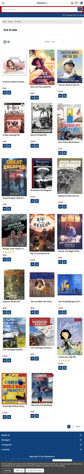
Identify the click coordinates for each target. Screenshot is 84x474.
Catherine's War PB (67, 357)
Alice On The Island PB (41, 87)
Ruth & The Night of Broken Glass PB (69, 251)
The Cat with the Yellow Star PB (42, 301)
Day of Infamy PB (38, 135)
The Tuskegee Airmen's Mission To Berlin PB (42, 348)
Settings (7, 470)
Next (78, 426)
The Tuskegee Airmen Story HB (14, 349)
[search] (80, 9)
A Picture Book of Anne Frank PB (14, 82)
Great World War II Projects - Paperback (14, 406)
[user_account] (72, 3)
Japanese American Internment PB (69, 196)
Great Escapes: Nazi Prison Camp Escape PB (14, 198)
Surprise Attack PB (11, 301)
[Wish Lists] (76, 3)
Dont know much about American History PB (69, 142)
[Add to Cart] (9, 93)
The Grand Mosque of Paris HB (69, 301)
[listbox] (58, 42)
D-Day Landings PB (11, 135)
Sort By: (47, 42)
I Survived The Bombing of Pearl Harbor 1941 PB (42, 405)
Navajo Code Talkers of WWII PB (14, 248)
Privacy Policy (60, 466)
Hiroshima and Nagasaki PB (42, 190)
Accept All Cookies (34, 470)
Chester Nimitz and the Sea (69, 85)
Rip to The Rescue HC (40, 253)
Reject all (19, 470)
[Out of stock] (65, 368)
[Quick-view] (5, 93)
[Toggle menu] (3, 3)
